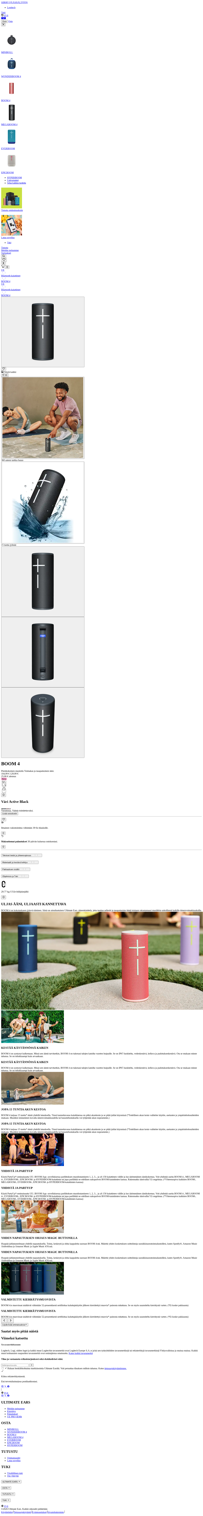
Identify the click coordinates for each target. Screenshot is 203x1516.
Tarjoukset (6, 253)
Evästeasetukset (39, 1512)
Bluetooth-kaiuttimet (10, 275)
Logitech (11, 7)
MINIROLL (13, 1429)
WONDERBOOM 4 (17, 1432)
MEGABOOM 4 (15, 1437)
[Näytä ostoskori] (3, 267)
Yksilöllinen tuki (15, 1473)
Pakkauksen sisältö (10, 869)
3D (5, 375)
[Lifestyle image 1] (42, 418)
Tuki (3, 12)
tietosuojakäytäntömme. (115, 1368)
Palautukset (12, 1414)
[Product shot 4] (42, 722)
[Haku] (3, 256)
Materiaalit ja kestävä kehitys (15, 862)
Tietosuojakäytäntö (22, 1512)
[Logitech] (3, 18)
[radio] (2, 808)
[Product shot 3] (42, 652)
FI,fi (6, 15)
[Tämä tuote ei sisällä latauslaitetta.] (3, 795)
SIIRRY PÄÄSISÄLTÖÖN (14, 2)
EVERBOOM (14, 1440)
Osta (4, 21)
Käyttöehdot (7, 1512)
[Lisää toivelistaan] (3, 368)
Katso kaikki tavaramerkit (81, 1353)
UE (2, 270)
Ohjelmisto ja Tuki (10, 876)
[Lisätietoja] (3, 897)
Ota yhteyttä (13, 1476)
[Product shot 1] (42, 332)
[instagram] (2, 1387)
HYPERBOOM (14, 1445)
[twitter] (5, 1387)
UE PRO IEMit (14, 1416)
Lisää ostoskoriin (9, 813)
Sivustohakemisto (55, 1512)
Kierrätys (11, 1411)
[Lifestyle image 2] (42, 503)
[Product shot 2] (42, 581)
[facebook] (8, 1387)
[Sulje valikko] (3, 24)
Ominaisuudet (13, 1458)
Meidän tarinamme (10, 250)
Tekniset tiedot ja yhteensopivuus (16, 855)
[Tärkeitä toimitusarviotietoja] (3, 833)
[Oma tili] (3, 264)
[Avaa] (7, 267)
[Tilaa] (31, 1365)
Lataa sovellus (14, 1460)
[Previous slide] (4, 1320)
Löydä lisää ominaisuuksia (13, 1325)
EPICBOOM (13, 1442)
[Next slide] (11, 1320)
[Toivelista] (4, 260)
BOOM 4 (5, 281)
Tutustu (4, 247)
